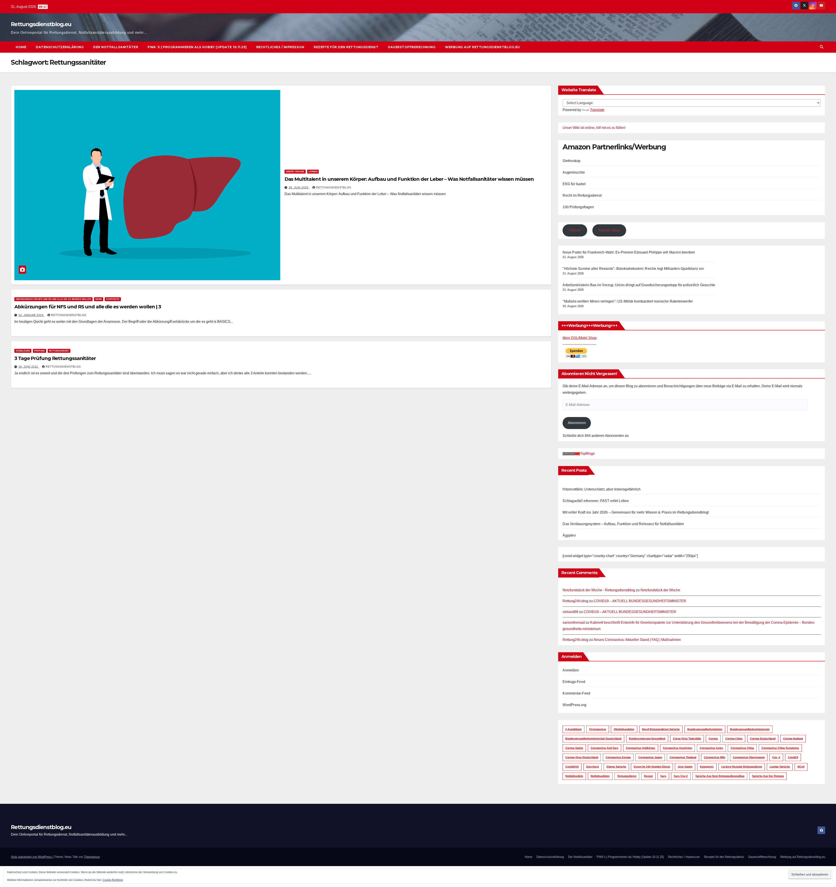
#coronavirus (597, 729)
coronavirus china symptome (780, 748)
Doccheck (592, 766)
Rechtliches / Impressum (280, 47)
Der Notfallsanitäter (115, 47)
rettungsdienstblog (333, 187)
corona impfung (793, 738)
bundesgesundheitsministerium (750, 729)
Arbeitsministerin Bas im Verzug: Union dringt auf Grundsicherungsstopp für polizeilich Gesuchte (639, 285)
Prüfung (39, 351)
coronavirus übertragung (749, 757)
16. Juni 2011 (29, 366)
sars (663, 776)
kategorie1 (707, 766)
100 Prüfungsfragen (578, 207)
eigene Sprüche (616, 766)
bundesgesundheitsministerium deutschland (593, 738)
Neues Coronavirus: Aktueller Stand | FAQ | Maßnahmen (637, 640)
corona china (733, 738)
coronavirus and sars (604, 748)
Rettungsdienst (59, 351)
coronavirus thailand (683, 757)
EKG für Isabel (574, 184)
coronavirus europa (618, 757)
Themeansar (92, 856)
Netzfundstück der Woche (660, 590)
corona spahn (574, 748)
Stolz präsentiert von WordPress (32, 856)
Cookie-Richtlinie (113, 880)
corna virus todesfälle (687, 738)
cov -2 (776, 757)
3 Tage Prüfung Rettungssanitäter (55, 358)
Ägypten (569, 535)
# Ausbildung (573, 729)
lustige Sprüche (780, 766)
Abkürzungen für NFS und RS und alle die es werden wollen (53, 299)
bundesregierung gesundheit (647, 738)
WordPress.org (574, 705)
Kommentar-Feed (576, 693)
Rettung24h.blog (575, 601)
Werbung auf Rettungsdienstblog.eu (482, 47)
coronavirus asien (711, 748)
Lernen (312, 171)
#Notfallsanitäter (624, 729)
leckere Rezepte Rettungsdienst (741, 766)
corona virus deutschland (581, 757)
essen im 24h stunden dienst (652, 766)
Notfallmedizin (574, 776)
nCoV (801, 766)
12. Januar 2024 (31, 315)
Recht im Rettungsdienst (582, 195)
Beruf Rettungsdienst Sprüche (661, 729)
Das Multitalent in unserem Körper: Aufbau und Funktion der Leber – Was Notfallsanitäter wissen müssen (409, 179)
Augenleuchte (574, 172)
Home (21, 47)
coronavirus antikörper (640, 748)
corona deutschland (762, 738)
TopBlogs (587, 453)
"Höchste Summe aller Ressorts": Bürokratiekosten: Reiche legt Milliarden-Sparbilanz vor (633, 268)
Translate (597, 110)
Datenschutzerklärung (60, 47)
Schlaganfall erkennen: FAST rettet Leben (596, 501)
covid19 (793, 757)
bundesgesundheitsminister (704, 729)
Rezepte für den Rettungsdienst (346, 47)
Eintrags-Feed (574, 682)
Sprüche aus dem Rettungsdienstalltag (719, 776)
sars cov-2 (681, 776)
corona (713, 738)
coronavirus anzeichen (677, 748)
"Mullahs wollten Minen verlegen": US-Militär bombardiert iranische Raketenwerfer (628, 301)
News (98, 299)
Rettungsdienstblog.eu (41, 24)
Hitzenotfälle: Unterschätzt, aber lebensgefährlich (601, 489)
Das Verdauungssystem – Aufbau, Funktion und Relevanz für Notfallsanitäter (623, 524)
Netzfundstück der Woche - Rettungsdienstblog (599, 590)
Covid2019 (572, 766)
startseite (113, 299)
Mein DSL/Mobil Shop (580, 338)
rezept (648, 776)
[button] (821, 47)
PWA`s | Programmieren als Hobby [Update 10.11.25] (197, 47)
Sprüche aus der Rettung (768, 776)
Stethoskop (571, 161)
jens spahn (685, 766)
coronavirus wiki (714, 757)
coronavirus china (742, 748)
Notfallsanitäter (600, 776)
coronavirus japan (650, 757)
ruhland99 (570, 612)
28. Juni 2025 (299, 187)
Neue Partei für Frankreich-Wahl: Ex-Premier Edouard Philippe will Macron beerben (629, 252)
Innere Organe (295, 171)
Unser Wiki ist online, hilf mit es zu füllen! (594, 128)
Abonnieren (577, 423)
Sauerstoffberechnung (411, 47)
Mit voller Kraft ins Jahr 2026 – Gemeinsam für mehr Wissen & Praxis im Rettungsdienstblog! (636, 512)
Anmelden (571, 670)
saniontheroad (574, 622)
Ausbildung (23, 351)
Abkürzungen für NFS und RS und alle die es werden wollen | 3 (87, 307)
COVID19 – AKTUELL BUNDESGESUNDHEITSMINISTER (640, 601)
